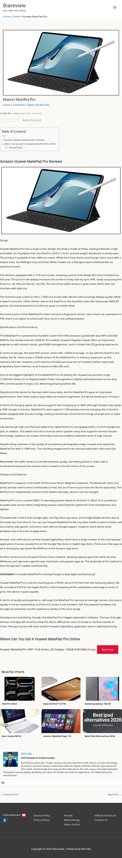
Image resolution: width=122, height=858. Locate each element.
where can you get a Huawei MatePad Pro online (30, 143)
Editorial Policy (41, 815)
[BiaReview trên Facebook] (5, 820)
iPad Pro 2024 (9, 703)
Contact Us (100, 820)
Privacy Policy (41, 820)
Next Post (115, 794)
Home (6, 16)
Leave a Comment (14, 104)
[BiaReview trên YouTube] (24, 815)
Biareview (14, 6)
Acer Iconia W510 (11, 736)
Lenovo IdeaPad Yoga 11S (57, 736)
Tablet (16, 16)
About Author (72, 824)
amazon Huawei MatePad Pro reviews (24, 139)
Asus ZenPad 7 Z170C (55, 703)
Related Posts (15, 147)
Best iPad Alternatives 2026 (100, 736)
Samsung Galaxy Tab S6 (98, 703)
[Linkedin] (3, 782)
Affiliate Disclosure (105, 815)
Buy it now (108, 649)
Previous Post (9, 794)
